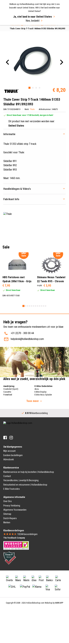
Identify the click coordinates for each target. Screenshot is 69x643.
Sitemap (7, 514)
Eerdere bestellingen (13, 455)
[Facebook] (5, 437)
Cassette (7, 392)
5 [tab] (31, 306)
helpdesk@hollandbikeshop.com (27, 339)
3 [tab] (36, 88)
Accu (36, 389)
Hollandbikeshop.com (35, 603)
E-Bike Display (40, 392)
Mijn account (9, 451)
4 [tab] (40, 88)
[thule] (11, 91)
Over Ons (7, 501)
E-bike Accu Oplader (43, 394)
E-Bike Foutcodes (11, 489)
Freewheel (7, 394)
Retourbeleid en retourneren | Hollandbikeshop (25, 484)
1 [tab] (29, 88)
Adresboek (8, 459)
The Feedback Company (14, 538)
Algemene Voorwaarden (14, 509)
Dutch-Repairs (10, 518)
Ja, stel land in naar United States (32, 16)
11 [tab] (44, 306)
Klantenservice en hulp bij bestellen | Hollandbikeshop (28, 472)
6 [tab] (33, 306)
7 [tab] (35, 306)
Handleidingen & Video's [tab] (17, 188)
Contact (7, 476)
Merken (6, 522)
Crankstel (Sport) (10, 389)
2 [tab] (33, 88)
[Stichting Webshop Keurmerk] (16, 545)
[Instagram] (11, 437)
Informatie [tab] (9, 134)
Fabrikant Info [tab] (11, 199)
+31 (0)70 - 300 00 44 (22, 333)
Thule (32, 109)
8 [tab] (38, 306)
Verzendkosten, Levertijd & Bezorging (21, 480)
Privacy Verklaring (11, 505)
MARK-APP (59, 603)
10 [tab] (42, 306)
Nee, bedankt (33, 20)
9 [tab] (40, 306)
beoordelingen (27, 534)
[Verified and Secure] (9, 557)
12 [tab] (46, 306)
